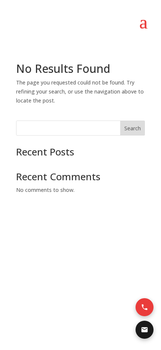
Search (132, 128)
